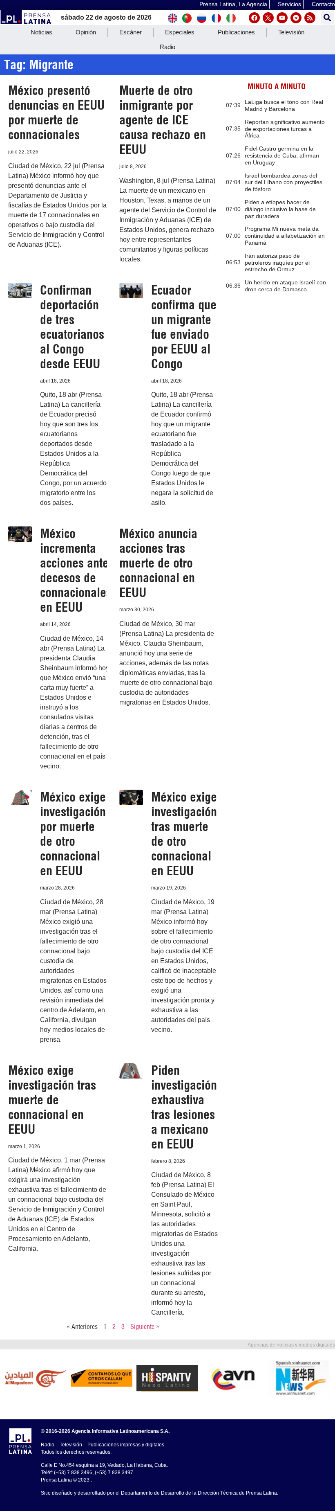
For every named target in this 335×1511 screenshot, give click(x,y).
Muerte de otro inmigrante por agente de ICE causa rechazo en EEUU (162, 120)
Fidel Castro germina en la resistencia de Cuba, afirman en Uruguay (282, 155)
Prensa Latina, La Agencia (233, 4)
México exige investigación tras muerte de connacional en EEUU (52, 1100)
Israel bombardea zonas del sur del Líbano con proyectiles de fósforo (283, 182)
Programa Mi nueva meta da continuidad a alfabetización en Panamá (285, 235)
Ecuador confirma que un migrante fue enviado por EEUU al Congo (184, 327)
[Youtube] (282, 17)
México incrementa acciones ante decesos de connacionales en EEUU (76, 570)
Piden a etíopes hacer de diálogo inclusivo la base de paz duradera (280, 209)
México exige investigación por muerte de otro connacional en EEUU (73, 833)
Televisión (291, 32)
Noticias (41, 32)
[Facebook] (254, 17)
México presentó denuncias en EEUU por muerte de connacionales (56, 112)
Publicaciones (236, 32)
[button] (327, 18)
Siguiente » (144, 1326)
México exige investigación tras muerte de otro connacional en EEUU (184, 833)
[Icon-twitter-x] (268, 17)
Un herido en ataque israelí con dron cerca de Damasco (285, 286)
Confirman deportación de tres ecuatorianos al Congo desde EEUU (72, 327)
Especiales (179, 32)
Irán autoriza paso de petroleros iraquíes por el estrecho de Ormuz (277, 262)
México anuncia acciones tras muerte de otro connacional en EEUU (158, 563)
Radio (167, 46)
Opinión (86, 32)
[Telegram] (296, 17)
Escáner (130, 32)
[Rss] (309, 17)
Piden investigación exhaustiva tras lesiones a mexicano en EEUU (184, 1107)
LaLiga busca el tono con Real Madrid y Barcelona (284, 105)
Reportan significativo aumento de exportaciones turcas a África (285, 129)
